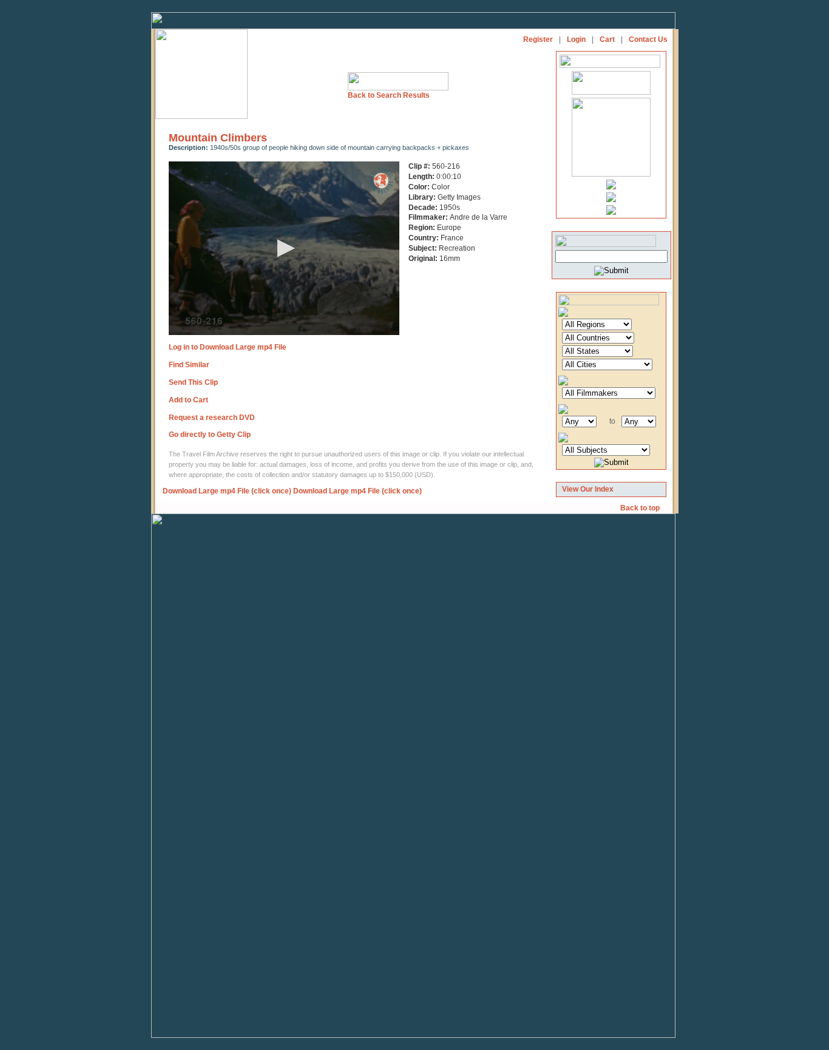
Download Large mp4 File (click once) (227, 491)
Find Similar (189, 365)
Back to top (641, 508)
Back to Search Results (389, 95)
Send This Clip (193, 382)
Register (538, 39)
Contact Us (648, 39)
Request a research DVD (212, 417)
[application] (284, 248)
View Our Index (588, 489)
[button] (284, 248)
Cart (607, 39)
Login (576, 39)
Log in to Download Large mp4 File (227, 347)
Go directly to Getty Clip (210, 434)
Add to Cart (188, 400)
